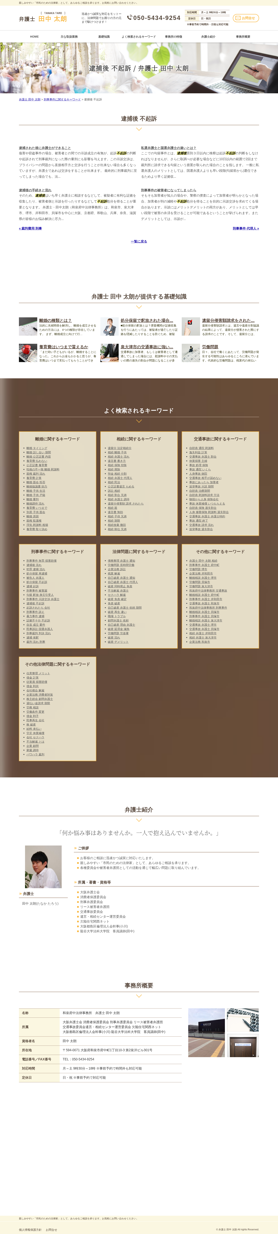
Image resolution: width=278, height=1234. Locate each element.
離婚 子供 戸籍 (35, 495)
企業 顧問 (32, 746)
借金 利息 (32, 686)
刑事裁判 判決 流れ (38, 633)
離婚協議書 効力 (36, 486)
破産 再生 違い (117, 612)
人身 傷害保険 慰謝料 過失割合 (209, 512)
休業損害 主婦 (198, 460)
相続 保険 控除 (117, 465)
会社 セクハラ (35, 737)
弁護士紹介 (208, 36)
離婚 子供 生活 (35, 490)
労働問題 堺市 (198, 569)
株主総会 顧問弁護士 (39, 699)
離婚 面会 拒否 (35, 482)
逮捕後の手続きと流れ (35, 190)
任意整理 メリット (38, 673)
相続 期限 (114, 520)
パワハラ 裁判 (35, 754)
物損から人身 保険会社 (204, 499)
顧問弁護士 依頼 (118, 620)
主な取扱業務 (69, 36)
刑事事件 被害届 (36, 590)
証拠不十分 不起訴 (38, 620)
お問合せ (248, 18)
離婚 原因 (32, 516)
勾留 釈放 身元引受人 (40, 594)
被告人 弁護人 (35, 577)
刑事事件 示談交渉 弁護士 (42, 599)
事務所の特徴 (173, 36)
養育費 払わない (36, 460)
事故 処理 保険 (198, 465)
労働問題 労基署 (118, 633)
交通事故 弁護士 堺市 (203, 624)
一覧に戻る (139, 241)
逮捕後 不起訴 (35, 603)
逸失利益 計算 (198, 452)
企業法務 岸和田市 (201, 573)
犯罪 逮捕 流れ (35, 569)
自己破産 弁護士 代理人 (123, 582)
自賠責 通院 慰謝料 (201, 448)
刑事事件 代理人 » (246, 228)
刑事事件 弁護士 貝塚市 (204, 616)
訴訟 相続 (114, 490)
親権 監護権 (34, 520)
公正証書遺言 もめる (121, 486)
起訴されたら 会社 (38, 607)
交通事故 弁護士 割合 (203, 456)
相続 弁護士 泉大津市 (203, 637)
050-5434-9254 (157, 17)
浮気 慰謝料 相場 (37, 525)
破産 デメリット (118, 641)
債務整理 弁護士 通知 (121, 560)
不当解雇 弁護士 (118, 590)
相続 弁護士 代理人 (120, 478)
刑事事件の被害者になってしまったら (168, 190)
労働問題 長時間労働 (121, 565)
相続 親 (112, 507)
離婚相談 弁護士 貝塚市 (204, 612)
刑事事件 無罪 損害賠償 (41, 560)
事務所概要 (243, 36)
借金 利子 (32, 716)
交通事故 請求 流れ (201, 525)
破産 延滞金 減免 (118, 629)
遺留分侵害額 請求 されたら (126, 503)
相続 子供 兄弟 (117, 516)
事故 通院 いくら (200, 469)
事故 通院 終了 (198, 520)
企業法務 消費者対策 (39, 694)
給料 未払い (34, 728)
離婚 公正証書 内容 (38, 456)
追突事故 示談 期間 (201, 486)
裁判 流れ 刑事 (35, 641)
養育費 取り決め (36, 529)
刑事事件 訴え (35, 612)
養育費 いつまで (36, 507)
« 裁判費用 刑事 (30, 228)
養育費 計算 (34, 478)
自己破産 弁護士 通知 (121, 577)
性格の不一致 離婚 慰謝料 (42, 469)
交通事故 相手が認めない (205, 478)
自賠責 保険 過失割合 (203, 507)
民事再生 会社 (35, 720)
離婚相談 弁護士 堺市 (203, 577)
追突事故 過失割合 (201, 529)
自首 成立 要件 (35, 624)
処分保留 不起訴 (36, 582)
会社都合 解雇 (35, 690)
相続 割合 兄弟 (117, 495)
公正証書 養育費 (36, 465)
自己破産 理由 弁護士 (121, 624)
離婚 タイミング (36, 448)
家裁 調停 (32, 750)
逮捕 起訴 (32, 586)
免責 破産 (114, 603)
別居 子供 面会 (35, 512)
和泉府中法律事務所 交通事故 (208, 590)
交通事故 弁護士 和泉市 (204, 603)
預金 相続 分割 (117, 473)
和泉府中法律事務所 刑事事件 (208, 607)
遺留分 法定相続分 (119, 448)
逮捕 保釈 (32, 637)
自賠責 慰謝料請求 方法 (204, 495)
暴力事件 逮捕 (35, 616)
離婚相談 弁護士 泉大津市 (205, 620)
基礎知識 (104, 36)
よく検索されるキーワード (139, 36)
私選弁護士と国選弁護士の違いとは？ (168, 148)
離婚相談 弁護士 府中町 (204, 594)
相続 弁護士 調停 (118, 499)
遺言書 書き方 (117, 460)
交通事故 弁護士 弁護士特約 (207, 516)
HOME (34, 36)
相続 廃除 (114, 469)
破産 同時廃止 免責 (120, 586)
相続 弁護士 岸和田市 (203, 633)
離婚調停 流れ (35, 503)
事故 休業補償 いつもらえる (207, 503)
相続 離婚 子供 (117, 452)
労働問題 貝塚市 (199, 582)
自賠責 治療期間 (199, 490)
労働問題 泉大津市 (201, 586)
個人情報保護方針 (30, 1229)
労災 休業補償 (35, 733)
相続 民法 (114, 482)
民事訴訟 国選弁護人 (39, 629)
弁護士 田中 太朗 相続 (203, 560)
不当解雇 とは (35, 741)
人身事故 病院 (198, 473)
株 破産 (31, 724)
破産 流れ (114, 637)
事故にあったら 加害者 (204, 482)
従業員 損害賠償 (36, 681)
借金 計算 (32, 677)
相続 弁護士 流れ (118, 456)
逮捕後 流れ (34, 565)
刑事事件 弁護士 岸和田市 (205, 599)
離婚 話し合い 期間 (38, 452)
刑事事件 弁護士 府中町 (204, 565)
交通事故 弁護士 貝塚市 (204, 629)
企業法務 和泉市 (199, 641)
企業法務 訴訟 (117, 569)
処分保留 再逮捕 (36, 573)
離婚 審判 (32, 499)
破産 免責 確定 (117, 599)
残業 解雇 (114, 573)
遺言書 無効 (115, 512)
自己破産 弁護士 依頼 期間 (125, 607)
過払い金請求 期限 (38, 703)
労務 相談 (32, 707)
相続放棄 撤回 (117, 525)
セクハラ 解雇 (117, 594)
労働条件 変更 (35, 711)
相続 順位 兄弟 (117, 529)
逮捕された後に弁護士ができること (45, 148)
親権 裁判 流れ (35, 473)
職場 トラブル (117, 616)
